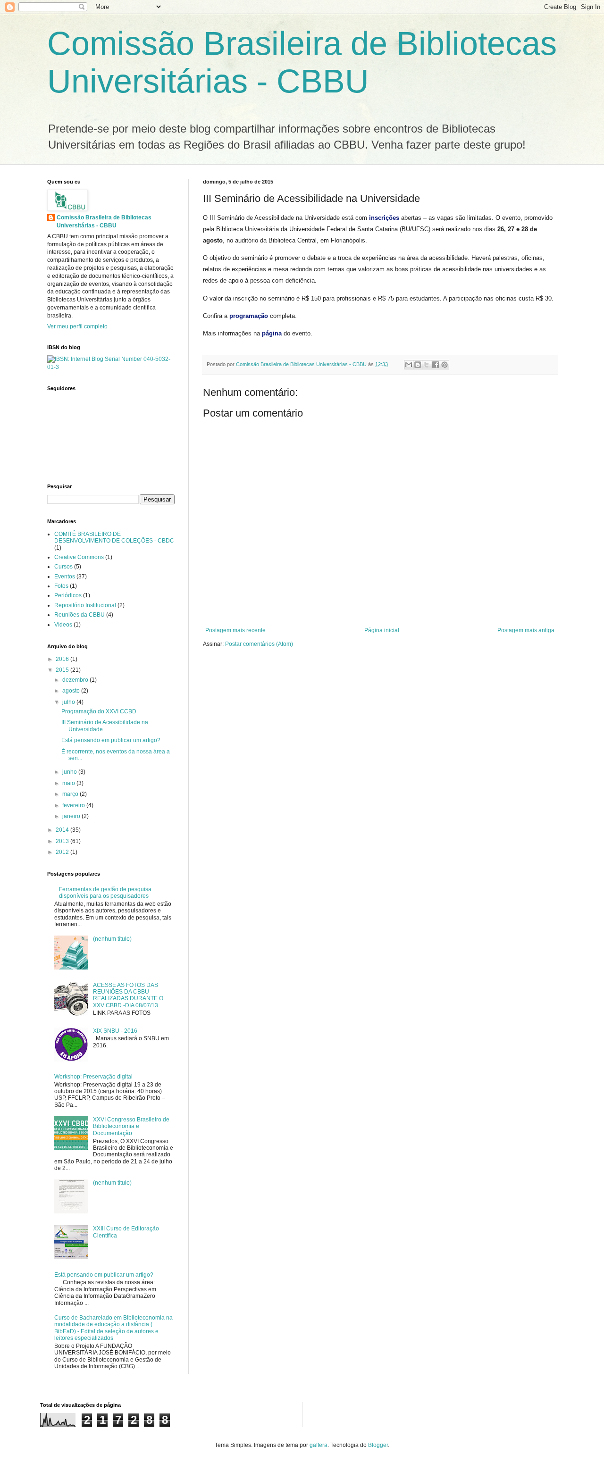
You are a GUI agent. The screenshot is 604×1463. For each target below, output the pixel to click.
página (272, 333)
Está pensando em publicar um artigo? (110, 740)
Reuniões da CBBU (79, 614)
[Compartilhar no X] (426, 364)
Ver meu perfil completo (77, 326)
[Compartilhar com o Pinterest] (444, 364)
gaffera (318, 1445)
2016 (63, 659)
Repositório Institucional (85, 605)
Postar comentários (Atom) (259, 644)
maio (69, 783)
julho (69, 702)
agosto (71, 690)
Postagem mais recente (235, 630)
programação (248, 315)
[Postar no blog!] (417, 364)
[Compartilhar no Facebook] (435, 364)
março (71, 794)
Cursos (63, 566)
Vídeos (63, 624)
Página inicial (381, 630)
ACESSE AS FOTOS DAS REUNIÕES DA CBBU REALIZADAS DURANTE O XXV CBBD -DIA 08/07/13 (128, 995)
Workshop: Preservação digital (93, 1076)
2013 (63, 841)
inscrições (384, 217)
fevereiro (74, 805)
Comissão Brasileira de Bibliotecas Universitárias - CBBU (104, 221)
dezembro (76, 680)
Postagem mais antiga (525, 630)
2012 (63, 852)
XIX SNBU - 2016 (115, 1031)
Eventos (64, 576)
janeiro (72, 816)
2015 (63, 670)
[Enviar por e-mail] (408, 364)
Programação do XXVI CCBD (98, 711)
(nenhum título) (112, 939)
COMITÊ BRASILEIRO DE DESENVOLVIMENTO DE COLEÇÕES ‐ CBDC (114, 537)
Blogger (378, 1445)
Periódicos (68, 595)
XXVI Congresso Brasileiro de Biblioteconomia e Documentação (131, 1126)
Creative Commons (79, 557)
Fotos (61, 586)
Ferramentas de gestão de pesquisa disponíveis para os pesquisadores (105, 892)
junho (70, 772)
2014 (63, 830)
